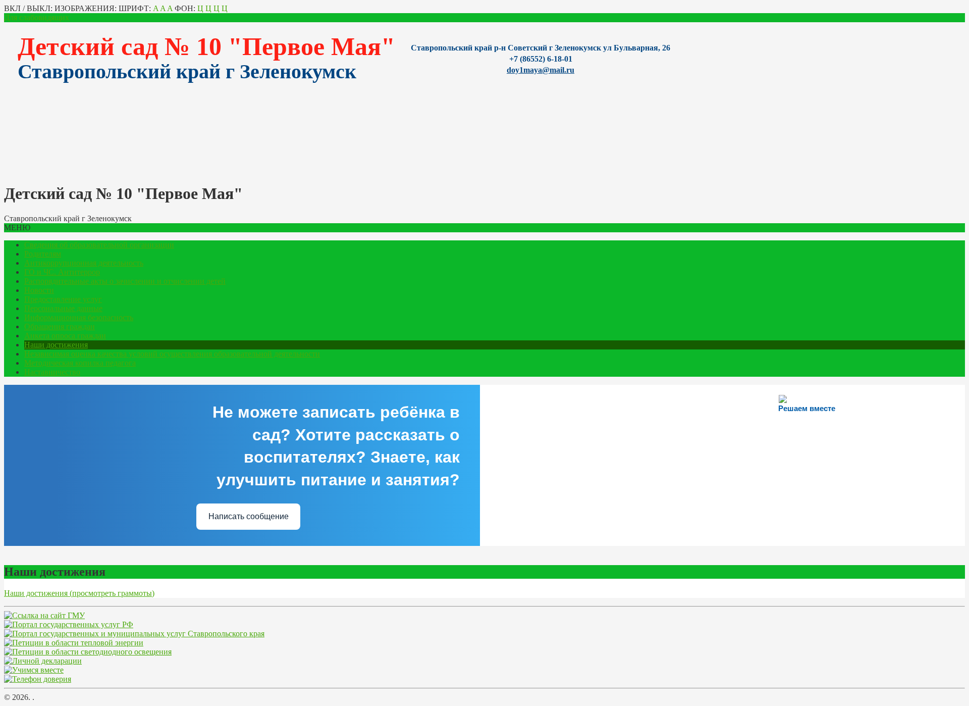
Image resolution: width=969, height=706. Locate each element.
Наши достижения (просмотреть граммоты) (79, 593)
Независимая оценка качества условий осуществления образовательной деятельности (172, 353)
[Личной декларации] (43, 661)
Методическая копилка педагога (80, 363)
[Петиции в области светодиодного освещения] (88, 651)
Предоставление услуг (63, 299)
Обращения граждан (59, 326)
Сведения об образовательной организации (99, 244)
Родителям (42, 253)
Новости (39, 290)
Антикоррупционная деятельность (83, 263)
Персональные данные (63, 308)
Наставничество (52, 372)
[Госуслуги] (68, 624)
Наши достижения (56, 344)
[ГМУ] (44, 615)
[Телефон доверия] (37, 679)
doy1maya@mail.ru (540, 70)
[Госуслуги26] (134, 633)
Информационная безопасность (78, 317)
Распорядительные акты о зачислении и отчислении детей (125, 281)
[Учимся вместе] (34, 670)
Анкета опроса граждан (65, 335)
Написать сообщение (248, 516)
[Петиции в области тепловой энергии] (73, 642)
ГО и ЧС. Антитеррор (62, 272)
